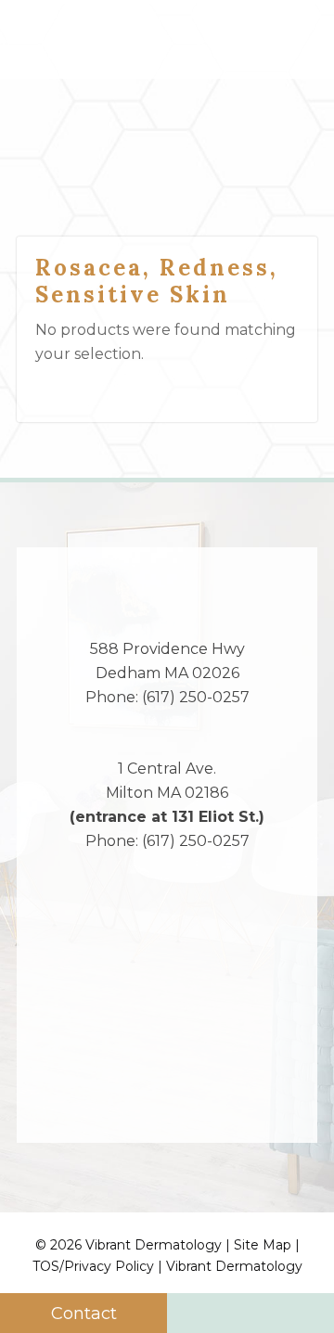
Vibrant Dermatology (234, 1266)
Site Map (262, 1245)
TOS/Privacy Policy (93, 1266)
